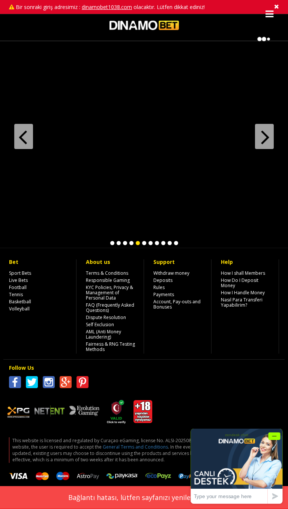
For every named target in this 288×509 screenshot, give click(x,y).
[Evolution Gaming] (84, 411)
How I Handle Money (243, 292)
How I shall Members (243, 273)
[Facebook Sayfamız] (15, 383)
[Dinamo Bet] (144, 28)
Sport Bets (20, 273)
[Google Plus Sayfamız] (66, 383)
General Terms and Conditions (135, 447)
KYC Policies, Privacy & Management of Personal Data (109, 292)
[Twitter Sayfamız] (32, 383)
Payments (163, 294)
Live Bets (18, 280)
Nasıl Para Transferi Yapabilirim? (241, 302)
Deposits (162, 280)
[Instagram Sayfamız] (49, 383)
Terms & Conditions (107, 273)
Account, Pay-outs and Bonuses (177, 304)
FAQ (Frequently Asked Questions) (110, 307)
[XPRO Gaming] (18, 413)
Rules (159, 287)
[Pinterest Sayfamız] (82, 383)
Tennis (16, 294)
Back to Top (194, 359)
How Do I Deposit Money (239, 283)
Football (18, 287)
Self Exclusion (100, 324)
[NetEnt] (49, 412)
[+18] (143, 419)
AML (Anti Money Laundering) (103, 334)
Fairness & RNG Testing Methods (110, 346)
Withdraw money (171, 273)
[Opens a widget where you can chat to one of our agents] (236, 466)
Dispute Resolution (106, 317)
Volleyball (19, 309)
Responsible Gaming (108, 280)
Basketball (20, 301)
